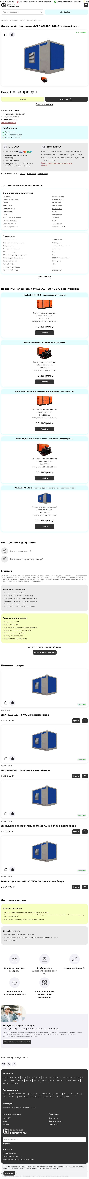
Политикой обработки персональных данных (41, 1168)
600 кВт (44, 1080)
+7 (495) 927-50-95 (9, 1153)
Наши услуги (53, 1124)
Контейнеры (16, 1107)
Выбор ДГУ (7, 1118)
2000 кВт (6, 1083)
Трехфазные (31, 173)
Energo (51, 1094)
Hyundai (45, 1097)
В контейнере (43, 173)
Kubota (66, 1094)
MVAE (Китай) (57, 208)
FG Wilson (12, 1097)
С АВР (33, 1107)
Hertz (38, 1094)
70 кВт (59, 1077)
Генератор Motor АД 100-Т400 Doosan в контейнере (32, 881)
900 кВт (68, 1080)
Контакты (6, 1124)
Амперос (60, 1097)
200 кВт (13, 1080)
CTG (67, 1097)
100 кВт (22, 20)
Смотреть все (44, 276)
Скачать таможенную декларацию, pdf (26, 559)
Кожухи (26, 1107)
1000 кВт (76, 1080)
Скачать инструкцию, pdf (20, 551)
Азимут (26, 1097)
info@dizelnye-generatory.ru (12, 1156)
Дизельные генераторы (9, 20)
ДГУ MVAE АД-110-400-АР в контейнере (25, 715)
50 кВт (45, 1077)
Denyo (52, 1097)
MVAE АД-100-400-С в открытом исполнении (44, 342)
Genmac (5, 1094)
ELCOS (18, 1094)
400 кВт (28, 1080)
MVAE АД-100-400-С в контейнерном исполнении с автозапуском (44, 488)
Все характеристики (8, 122)
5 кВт (4, 1077)
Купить (23, 99)
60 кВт (52, 1077)
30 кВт (31, 1077)
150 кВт (5, 1080)
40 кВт (38, 1077)
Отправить (6, 1144)
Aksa (78, 1094)
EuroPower (36, 1097)
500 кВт (36, 1080)
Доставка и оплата (55, 1121)
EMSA (25, 1094)
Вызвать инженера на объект (17, 1042)
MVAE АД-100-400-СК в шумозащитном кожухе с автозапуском (44, 391)
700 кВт (52, 1080)
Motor (32, 1094)
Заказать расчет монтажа (45, 652)
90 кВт (73, 1077)
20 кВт (24, 1077)
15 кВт (17, 1077)
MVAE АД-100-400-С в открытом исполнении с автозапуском (44, 439)
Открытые (6, 1107)
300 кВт (20, 1080)
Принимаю (9, 1173)
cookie (19, 1168)
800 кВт (60, 1080)
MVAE (44, 1094)
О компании (53, 1118)
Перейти (44, 333)
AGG (12, 1094)
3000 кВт (14, 1083)
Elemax (58, 1094)
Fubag (5, 1097)
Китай (19, 135)
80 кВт (66, 1077)
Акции (5, 1121)
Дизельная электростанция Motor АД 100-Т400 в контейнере (38, 826)
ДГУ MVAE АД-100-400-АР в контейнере (25, 770)
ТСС (20, 1097)
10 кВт (11, 1077)
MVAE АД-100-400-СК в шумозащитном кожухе (44, 295)
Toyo (73, 1094)
